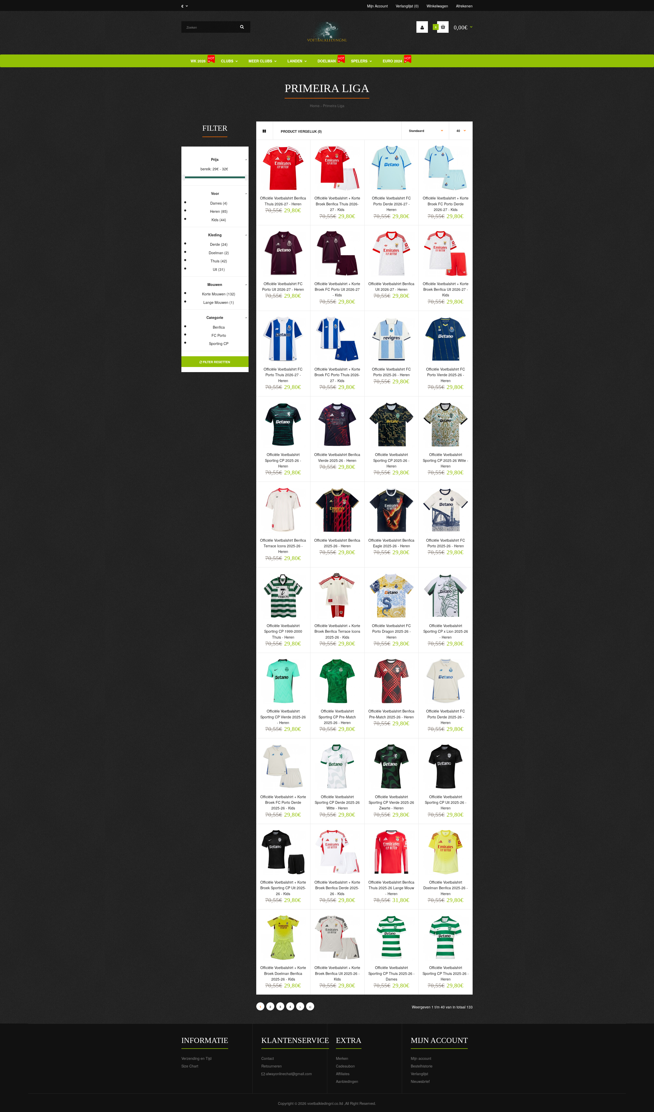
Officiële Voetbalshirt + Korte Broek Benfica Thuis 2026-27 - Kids (337, 203)
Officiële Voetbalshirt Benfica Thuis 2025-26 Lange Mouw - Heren (391, 888)
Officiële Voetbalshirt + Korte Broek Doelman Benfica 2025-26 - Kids (283, 973)
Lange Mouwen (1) (218, 302)
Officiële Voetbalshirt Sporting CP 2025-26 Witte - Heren (445, 460)
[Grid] (264, 131)
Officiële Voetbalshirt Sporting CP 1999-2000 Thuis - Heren (283, 631)
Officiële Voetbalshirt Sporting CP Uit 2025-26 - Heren (445, 802)
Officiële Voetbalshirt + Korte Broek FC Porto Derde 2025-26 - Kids (283, 802)
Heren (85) (219, 211)
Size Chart (189, 1066)
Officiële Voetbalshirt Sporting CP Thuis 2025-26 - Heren (446, 973)
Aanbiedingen (347, 1081)
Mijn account (421, 1058)
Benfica (219, 327)
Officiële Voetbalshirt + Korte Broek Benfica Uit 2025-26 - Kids (337, 973)
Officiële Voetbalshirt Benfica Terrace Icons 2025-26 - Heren (283, 546)
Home (315, 105)
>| (310, 1007)
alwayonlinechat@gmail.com (289, 1073)
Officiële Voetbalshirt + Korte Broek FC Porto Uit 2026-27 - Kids (337, 289)
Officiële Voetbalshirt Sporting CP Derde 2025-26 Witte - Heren (337, 802)
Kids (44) (219, 219)
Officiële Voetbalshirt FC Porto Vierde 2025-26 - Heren (445, 374)
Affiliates (342, 1073)
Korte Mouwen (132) (218, 293)
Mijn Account (377, 5)
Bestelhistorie (422, 1066)
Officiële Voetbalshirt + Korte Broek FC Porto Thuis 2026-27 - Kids (337, 374)
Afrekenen (464, 5)
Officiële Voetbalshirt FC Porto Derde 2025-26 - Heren (445, 716)
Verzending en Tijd (196, 1058)
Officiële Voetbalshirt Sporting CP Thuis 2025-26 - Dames (391, 973)
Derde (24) (219, 244)
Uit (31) (219, 269)
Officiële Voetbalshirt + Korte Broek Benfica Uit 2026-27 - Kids (446, 289)
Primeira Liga (333, 105)
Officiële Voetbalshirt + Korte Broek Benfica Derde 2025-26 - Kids (337, 888)
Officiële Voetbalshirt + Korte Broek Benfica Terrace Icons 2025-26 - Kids (337, 631)
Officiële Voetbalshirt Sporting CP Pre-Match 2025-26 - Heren (337, 716)
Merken (342, 1058)
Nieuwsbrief (420, 1081)
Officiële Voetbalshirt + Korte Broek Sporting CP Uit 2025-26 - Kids (283, 888)
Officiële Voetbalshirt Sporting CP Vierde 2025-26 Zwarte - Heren (391, 802)
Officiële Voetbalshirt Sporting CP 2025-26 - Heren (283, 460)
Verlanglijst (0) (407, 5)
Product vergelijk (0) (301, 131)
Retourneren (271, 1066)
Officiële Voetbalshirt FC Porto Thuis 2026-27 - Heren (283, 374)
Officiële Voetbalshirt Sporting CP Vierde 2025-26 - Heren (283, 716)
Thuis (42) (219, 260)
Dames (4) (218, 203)
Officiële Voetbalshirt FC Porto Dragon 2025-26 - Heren (391, 631)
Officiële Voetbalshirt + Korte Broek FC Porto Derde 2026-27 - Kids (446, 203)
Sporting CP (218, 343)
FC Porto (219, 335)
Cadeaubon (345, 1066)
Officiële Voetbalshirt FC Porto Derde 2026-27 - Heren (391, 203)
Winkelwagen (437, 5)
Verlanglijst (419, 1073)
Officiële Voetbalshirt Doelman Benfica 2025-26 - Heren (445, 888)
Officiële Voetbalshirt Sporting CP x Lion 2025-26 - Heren (445, 631)
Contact (267, 1058)
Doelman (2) (219, 252)
